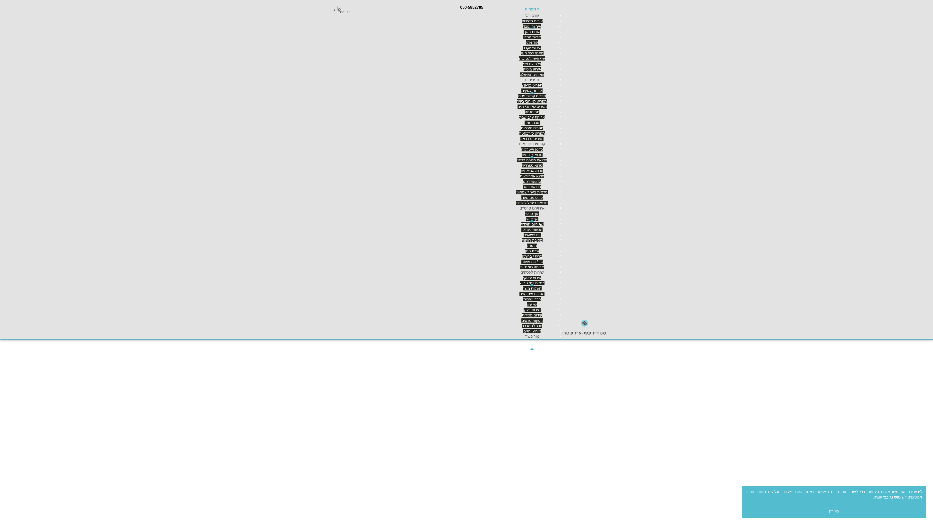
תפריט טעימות (532, 128)
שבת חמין (532, 123)
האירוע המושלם (532, 74)
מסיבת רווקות (532, 240)
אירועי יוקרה (532, 48)
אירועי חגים (532, 331)
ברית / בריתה (532, 256)
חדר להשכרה (532, 326)
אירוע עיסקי (532, 278)
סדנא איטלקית (532, 149)
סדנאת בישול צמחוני (532, 192)
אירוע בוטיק (532, 69)
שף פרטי (532, 213)
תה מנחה (532, 112)
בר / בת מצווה (532, 262)
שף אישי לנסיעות (532, 58)
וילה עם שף (532, 64)
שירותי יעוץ (532, 310)
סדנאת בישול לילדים (532, 203)
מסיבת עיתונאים (531, 294)
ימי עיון (532, 304)
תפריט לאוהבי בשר (532, 101)
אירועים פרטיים (531, 208)
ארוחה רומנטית (532, 267)
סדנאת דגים (532, 181)
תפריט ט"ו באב (532, 139)
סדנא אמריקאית (532, 176)
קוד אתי (532, 42)
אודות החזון (532, 37)
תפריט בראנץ (532, 85)
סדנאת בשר (532, 187)
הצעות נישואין (532, 230)
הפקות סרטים (532, 320)
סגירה (834, 511)
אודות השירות (532, 21)
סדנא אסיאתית (532, 171)
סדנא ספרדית (532, 165)
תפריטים (532, 80)
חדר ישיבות (532, 299)
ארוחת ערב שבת (532, 117)
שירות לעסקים (532, 272)
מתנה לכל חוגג (532, 53)
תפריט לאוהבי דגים (532, 107)
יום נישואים (532, 235)
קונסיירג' (532, 16)
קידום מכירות (532, 315)
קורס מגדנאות (532, 197)
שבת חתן (532, 251)
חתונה (532, 246)
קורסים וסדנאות (532, 144)
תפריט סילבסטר (532, 133)
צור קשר (532, 336)
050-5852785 (471, 7)
